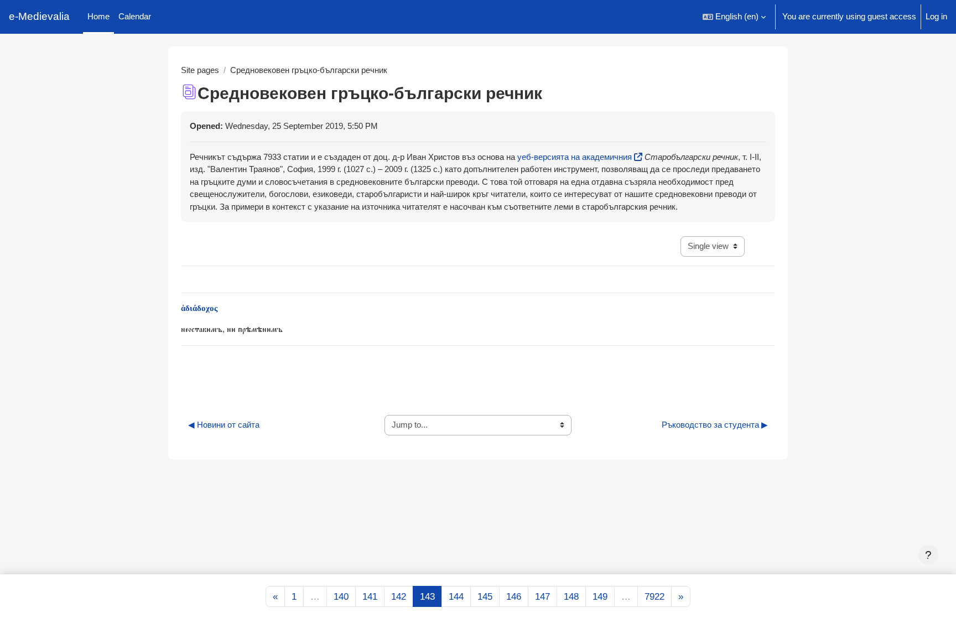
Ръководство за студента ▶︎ (715, 424)
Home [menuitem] (98, 16)
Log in (936, 16)
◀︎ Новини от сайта (223, 424)
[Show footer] (928, 555)
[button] (734, 17)
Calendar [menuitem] (134, 16)
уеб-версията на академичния (574, 157)
